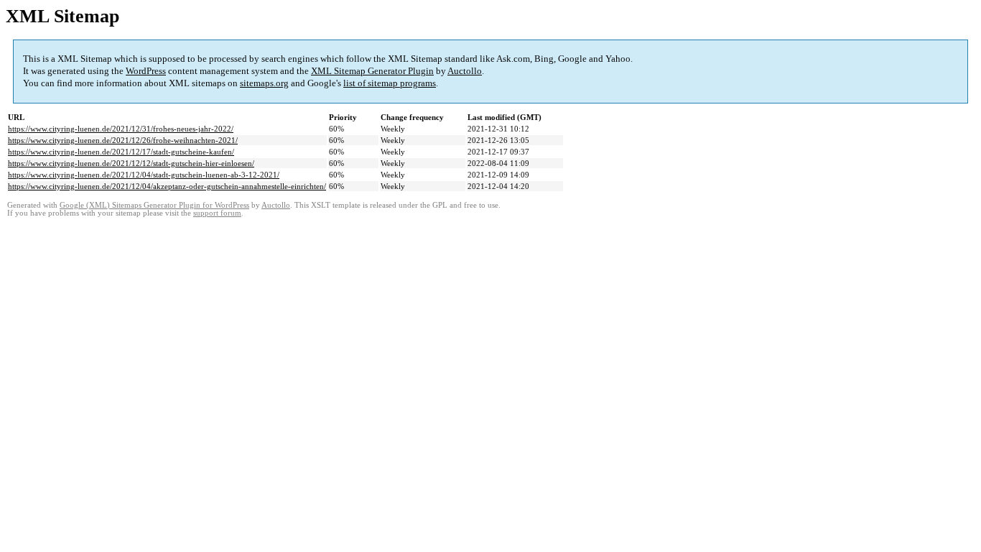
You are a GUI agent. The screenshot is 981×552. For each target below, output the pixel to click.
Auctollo (464, 70)
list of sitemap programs (389, 83)
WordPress (146, 70)
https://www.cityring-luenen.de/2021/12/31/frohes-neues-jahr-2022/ (120, 128)
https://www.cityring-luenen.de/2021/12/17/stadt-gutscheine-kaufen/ (121, 151)
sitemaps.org (264, 83)
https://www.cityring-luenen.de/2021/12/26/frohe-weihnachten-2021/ (123, 140)
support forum (217, 213)
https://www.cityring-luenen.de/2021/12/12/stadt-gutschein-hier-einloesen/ (131, 163)
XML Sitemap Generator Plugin (372, 70)
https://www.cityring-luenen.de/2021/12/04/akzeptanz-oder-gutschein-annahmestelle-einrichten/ (167, 186)
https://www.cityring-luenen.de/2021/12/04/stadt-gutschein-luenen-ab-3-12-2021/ (143, 174)
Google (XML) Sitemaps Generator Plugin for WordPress (154, 205)
